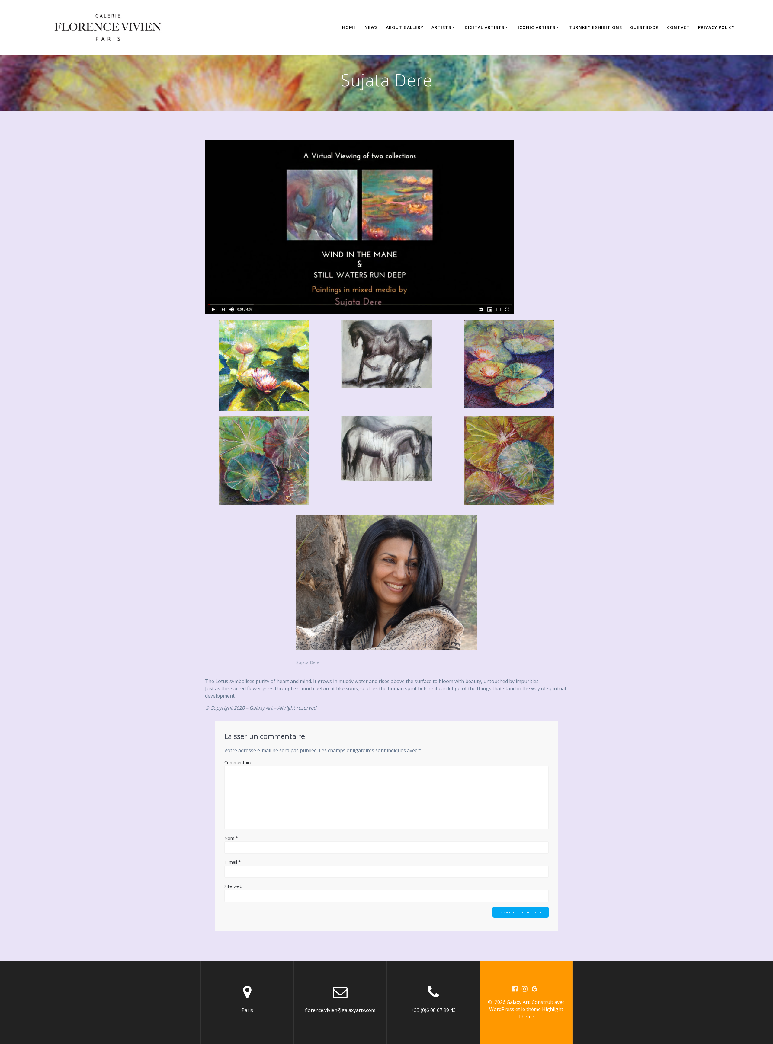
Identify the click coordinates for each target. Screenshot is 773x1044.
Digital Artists (484, 27)
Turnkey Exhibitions (595, 27)
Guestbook (644, 27)
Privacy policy (716, 27)
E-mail (232, 862)
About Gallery (404, 27)
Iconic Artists (536, 27)
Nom (231, 838)
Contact (678, 27)
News (371, 27)
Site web (233, 886)
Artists (441, 27)
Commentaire (238, 762)
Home (349, 27)
